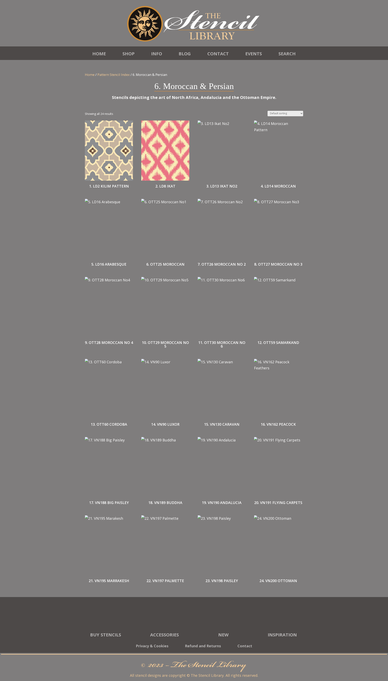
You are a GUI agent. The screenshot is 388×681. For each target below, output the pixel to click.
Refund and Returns (203, 646)
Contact (218, 53)
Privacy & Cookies (152, 646)
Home (99, 53)
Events (253, 53)
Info (156, 53)
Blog (185, 53)
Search (287, 53)
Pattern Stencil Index (113, 74)
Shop (128, 53)
